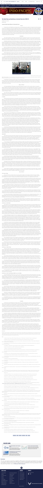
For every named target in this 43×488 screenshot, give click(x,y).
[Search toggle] (41, 2)
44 (4, 413)
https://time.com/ (34, 375)
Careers (21, 470)
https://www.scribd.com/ (29, 383)
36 (4, 399)
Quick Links (3, 470)
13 (4, 358)
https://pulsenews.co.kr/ (4, 394)
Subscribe (7, 6)
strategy (29, 435)
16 (4, 364)
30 (4, 387)
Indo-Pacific (23, 435)
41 (4, 408)
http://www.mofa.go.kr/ (4, 392)
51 (4, 429)
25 (4, 379)
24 (4, 378)
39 (4, 404)
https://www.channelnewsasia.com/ (6, 409)
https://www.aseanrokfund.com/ (5, 405)
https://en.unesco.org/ (35, 387)
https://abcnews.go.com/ (35, 390)
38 (4, 403)
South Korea (14, 435)
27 (4, 382)
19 (4, 370)
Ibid (5, 372)
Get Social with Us (31, 472)
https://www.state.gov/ (31, 339)
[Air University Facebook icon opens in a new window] (28, 474)
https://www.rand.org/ (36, 371)
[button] (1, 1)
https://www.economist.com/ (34, 379)
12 (4, 356)
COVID (17, 435)
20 (4, 372)
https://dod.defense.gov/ (11, 341)
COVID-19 (20, 435)
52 (4, 430)
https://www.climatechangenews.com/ (6, 423)
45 (4, 416)
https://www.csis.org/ (4, 400)
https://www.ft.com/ (31, 378)
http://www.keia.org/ (8, 414)
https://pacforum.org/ (30, 429)
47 (4, 420)
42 (4, 410)
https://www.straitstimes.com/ (36, 349)
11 (4, 354)
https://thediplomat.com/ (31, 345)
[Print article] (38, 19)
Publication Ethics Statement (19, 463)
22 (4, 375)
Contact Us (2, 6)
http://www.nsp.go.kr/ (25, 354)
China (26, 435)
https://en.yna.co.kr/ (27, 403)
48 (4, 422)
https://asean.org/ (4, 367)
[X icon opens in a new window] (30, 474)
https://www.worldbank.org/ (26, 410)
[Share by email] (40, 19)
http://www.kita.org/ (19, 348)
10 (4, 353)
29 (4, 386)
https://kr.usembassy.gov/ (5, 360)
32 (4, 390)
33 (4, 393)
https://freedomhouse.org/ (27, 386)
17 (4, 366)
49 (4, 424)
